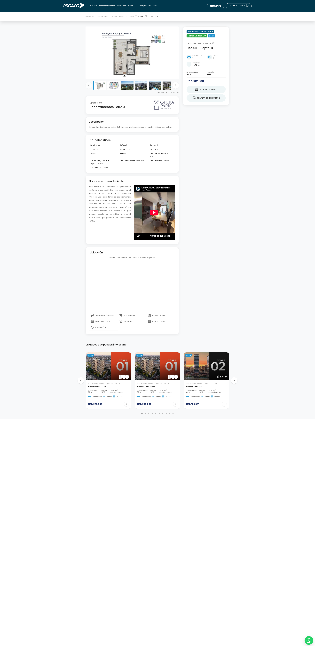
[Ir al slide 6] (159, 413)
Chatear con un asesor (206, 97)
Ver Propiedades (239, 5)
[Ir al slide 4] (152, 413)
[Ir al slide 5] (155, 413)
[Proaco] (73, 6)
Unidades (121, 6)
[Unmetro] (215, 6)
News (130, 6)
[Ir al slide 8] (166, 413)
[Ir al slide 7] (162, 413)
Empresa (93, 6)
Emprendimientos (107, 6)
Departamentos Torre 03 (124, 16)
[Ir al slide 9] (169, 413)
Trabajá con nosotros (147, 6)
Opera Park (103, 16)
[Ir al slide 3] (148, 413)
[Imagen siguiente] (175, 85)
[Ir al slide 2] (145, 413)
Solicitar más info (206, 89)
